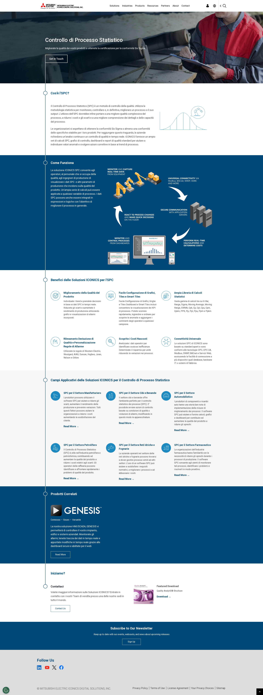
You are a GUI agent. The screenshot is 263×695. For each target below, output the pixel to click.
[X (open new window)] (54, 667)
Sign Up (131, 641)
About (176, 5)
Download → (164, 596)
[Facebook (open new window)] (61, 667)
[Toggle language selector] (214, 6)
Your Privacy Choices (202, 688)
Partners (165, 5)
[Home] (61, 6)
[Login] (207, 6)
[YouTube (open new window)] (47, 667)
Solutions (114, 5)
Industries (127, 5)
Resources (152, 5)
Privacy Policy (140, 688)
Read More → (71, 426)
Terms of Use (157, 688)
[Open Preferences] (6, 690)
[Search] (224, 6)
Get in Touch (56, 58)
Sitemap (220, 688)
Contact (185, 5)
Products (140, 5)
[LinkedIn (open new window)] (39, 667)
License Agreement (178, 688)
